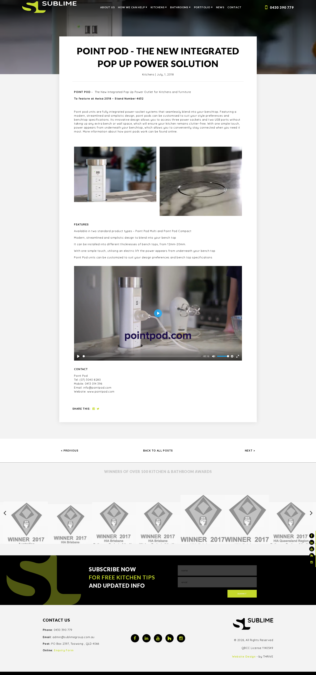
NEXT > (250, 450)
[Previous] (5, 513)
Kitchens (157, 7)
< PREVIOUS (69, 450)
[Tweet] (98, 408)
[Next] (310, 513)
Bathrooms (179, 7)
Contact (234, 7)
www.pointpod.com (100, 391)
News (220, 7)
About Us (107, 7)
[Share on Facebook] (94, 408)
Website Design (244, 656)
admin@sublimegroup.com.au (74, 637)
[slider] (142, 356)
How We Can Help (131, 7)
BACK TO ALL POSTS (158, 450)
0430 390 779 (282, 7)
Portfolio (202, 7)
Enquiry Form (64, 650)
